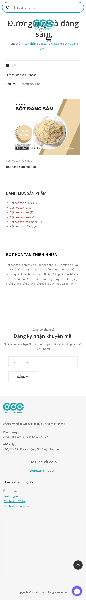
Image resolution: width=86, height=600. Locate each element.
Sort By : (11, 84)
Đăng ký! (23, 377)
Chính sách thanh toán (17, 506)
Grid (8, 66)
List (14, 66)
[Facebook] (6, 491)
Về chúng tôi (11, 496)
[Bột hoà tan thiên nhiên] (43, 24)
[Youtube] (17, 491)
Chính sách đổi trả (14, 501)
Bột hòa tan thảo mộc (19, 160)
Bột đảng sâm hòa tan (21, 167)
